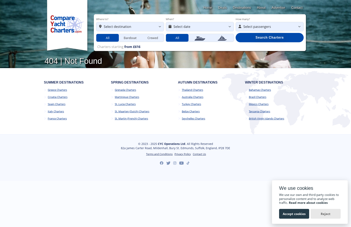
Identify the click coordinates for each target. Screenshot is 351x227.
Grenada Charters (125, 89)
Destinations (242, 7)
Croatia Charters (57, 97)
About (261, 7)
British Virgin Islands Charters (266, 118)
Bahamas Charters (260, 89)
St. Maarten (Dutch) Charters (132, 111)
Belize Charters (191, 111)
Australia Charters (192, 97)
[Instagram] (174, 163)
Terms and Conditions (159, 154)
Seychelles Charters (193, 118)
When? (170, 19)
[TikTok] (188, 163)
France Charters (57, 118)
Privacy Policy (182, 154)
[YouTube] (181, 163)
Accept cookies (294, 214)
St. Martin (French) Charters (131, 118)
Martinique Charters (127, 97)
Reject (325, 214)
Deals (222, 7)
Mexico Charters (259, 104)
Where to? (102, 19)
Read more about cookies (308, 203)
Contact (296, 7)
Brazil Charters (257, 97)
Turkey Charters (191, 104)
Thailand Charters (192, 89)
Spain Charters (56, 104)
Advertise (278, 7)
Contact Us (199, 154)
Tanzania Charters (259, 111)
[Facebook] (162, 163)
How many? (243, 19)
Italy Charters (56, 111)
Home (207, 7)
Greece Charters (57, 89)
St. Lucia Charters (125, 104)
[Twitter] (168, 163)
